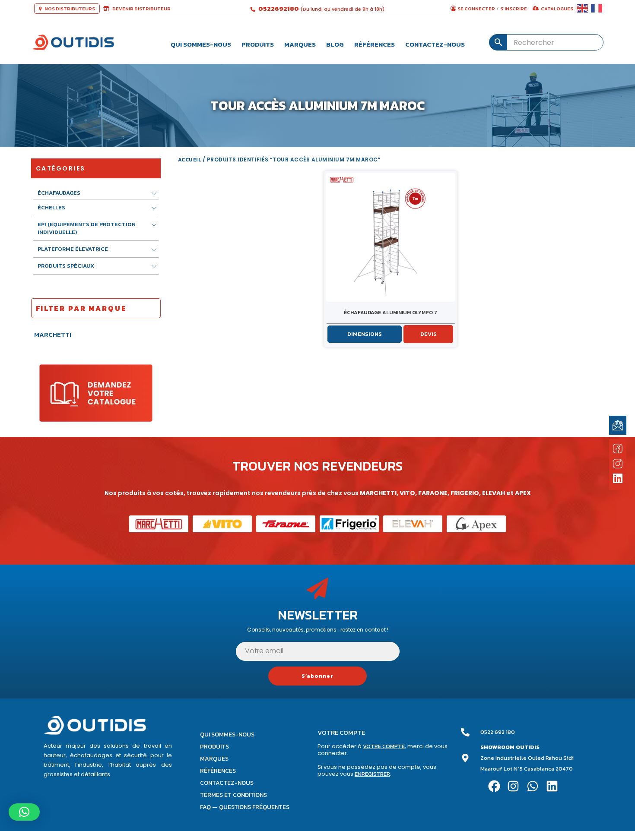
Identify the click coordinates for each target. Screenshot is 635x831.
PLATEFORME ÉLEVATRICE (73, 249)
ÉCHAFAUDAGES (59, 193)
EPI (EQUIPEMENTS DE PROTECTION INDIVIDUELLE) (87, 228)
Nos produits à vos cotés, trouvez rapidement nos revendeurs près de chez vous (318, 478)
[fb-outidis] (618, 450)
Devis (428, 334)
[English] (583, 8)
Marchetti (52, 334)
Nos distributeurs (69, 8)
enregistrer (372, 774)
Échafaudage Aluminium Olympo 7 (390, 312)
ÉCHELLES (51, 207)
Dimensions (364, 334)
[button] (24, 812)
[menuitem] (201, 42)
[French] (597, 8)
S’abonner (317, 676)
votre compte (384, 746)
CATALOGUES (557, 8)
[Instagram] (513, 786)
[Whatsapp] (533, 786)
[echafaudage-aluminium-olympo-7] (390, 237)
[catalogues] (95, 392)
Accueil (190, 160)
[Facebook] (494, 786)
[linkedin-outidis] (618, 479)
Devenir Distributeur (141, 8)
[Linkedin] (552, 786)
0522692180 (279, 8)
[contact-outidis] (618, 425)
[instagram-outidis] (618, 463)
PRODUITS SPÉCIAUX (66, 266)
